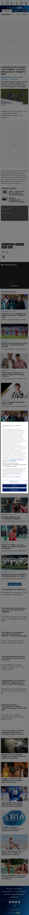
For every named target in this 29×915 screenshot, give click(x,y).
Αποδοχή (14, 485)
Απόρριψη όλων (14, 489)
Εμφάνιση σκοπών (14, 481)
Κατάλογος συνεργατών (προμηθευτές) (11, 476)
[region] (14, 457)
